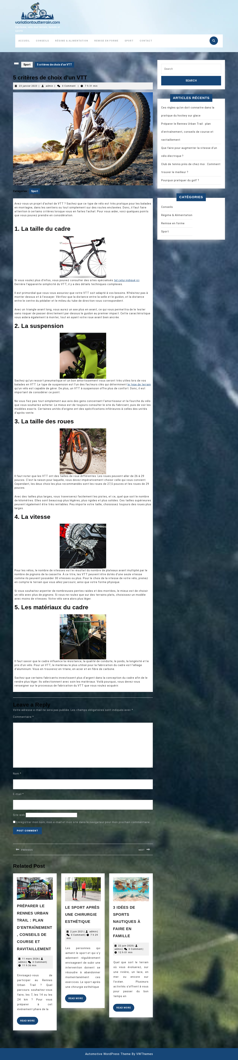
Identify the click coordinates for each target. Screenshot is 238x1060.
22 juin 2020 (125, 945)
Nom (17, 773)
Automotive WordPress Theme (108, 1054)
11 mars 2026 (30, 958)
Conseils (42, 40)
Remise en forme (106, 40)
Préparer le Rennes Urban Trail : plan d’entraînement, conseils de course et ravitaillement (34, 927)
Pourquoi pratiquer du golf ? (180, 180)
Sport (129, 40)
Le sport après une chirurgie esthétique (82, 914)
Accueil (24, 40)
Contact (146, 40)
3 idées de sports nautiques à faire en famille (126, 921)
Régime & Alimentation (71, 40)
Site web (19, 814)
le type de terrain (139, 384)
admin (49, 86)
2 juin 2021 (77, 931)
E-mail (18, 794)
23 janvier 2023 (28, 86)
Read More (29, 1022)
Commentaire (23, 716)
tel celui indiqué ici (126, 280)
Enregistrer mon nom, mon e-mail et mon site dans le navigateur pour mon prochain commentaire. (83, 822)
